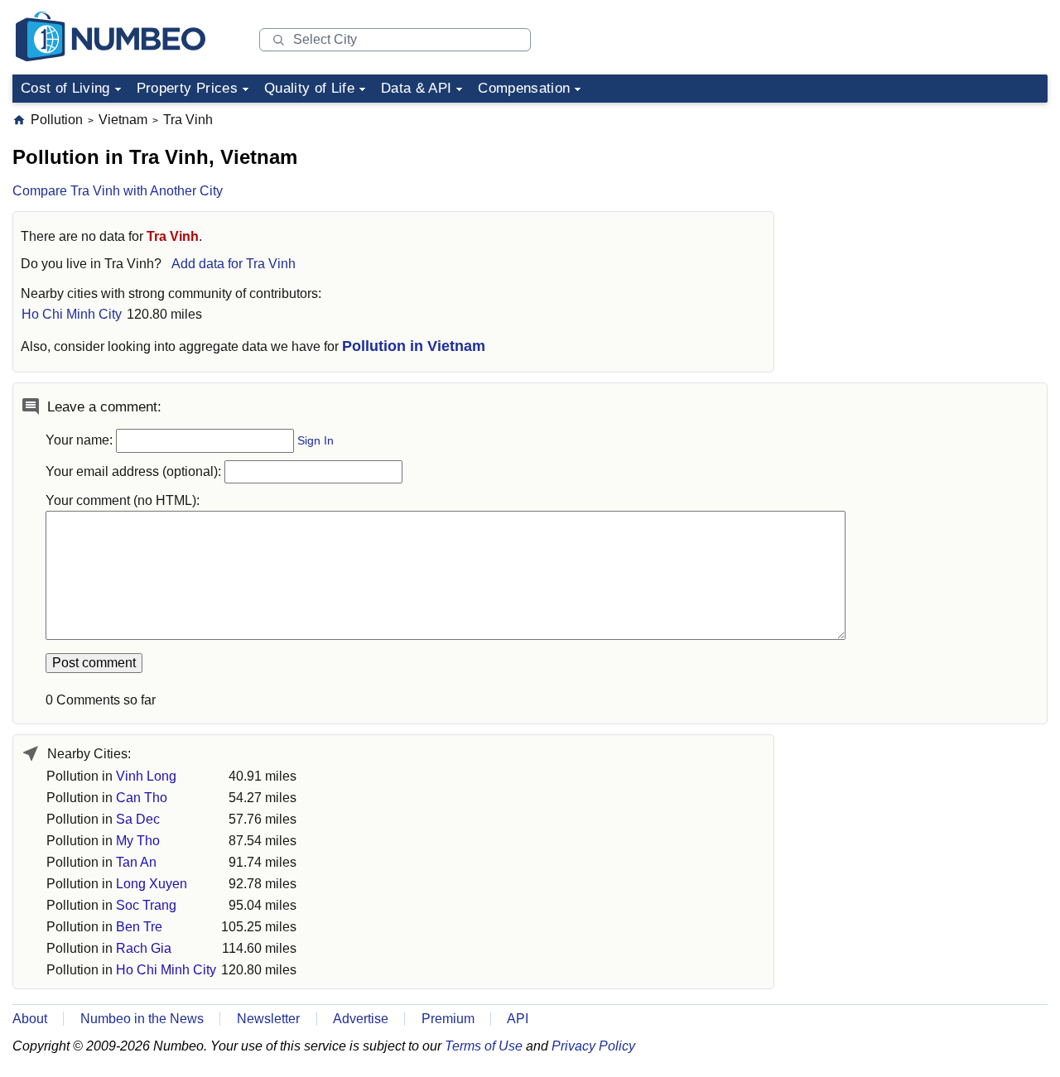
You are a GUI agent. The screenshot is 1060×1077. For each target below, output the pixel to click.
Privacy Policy (593, 1046)
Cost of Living (65, 88)
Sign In (315, 441)
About (29, 1019)
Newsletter (268, 1019)
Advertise (360, 1019)
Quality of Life (309, 88)
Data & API (416, 88)
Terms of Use (484, 1046)
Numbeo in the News (142, 1019)
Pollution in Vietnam (413, 346)
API (517, 1019)
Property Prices (187, 88)
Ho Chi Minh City (72, 314)
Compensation (524, 88)
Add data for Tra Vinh (233, 264)
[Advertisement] (923, 214)
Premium (448, 1019)
